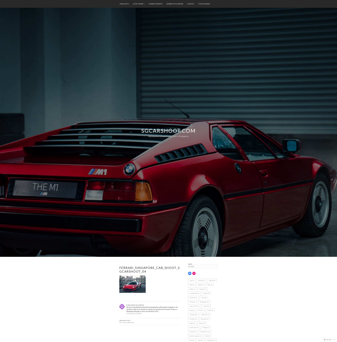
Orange (206, 327)
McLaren (193, 319)
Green (206, 306)
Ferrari (192, 302)
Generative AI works (174, 4)
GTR (200, 310)
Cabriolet (202, 289)
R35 (207, 336)
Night (192, 323)
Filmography (204, 302)
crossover (193, 297)
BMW (192, 289)
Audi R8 (212, 280)
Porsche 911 (205, 332)
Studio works (204, 4)
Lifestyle (193, 315)
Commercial (194, 293)
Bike (192, 285)
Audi (192, 280)
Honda (210, 310)
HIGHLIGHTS (124, 4)
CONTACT (190, 4)
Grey (192, 310)
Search (190, 264)
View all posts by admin (134, 313)
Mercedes (205, 319)
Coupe (206, 293)
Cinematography (156, 4)
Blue (209, 285)
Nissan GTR (194, 327)
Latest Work (138, 4)
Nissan (202, 323)
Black (200, 285)
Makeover (205, 315)
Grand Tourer (194, 306)
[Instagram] (194, 273)
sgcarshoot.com (168, 130)
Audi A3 (201, 280)
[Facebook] (189, 273)
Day (203, 297)
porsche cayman (195, 336)
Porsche (193, 332)
